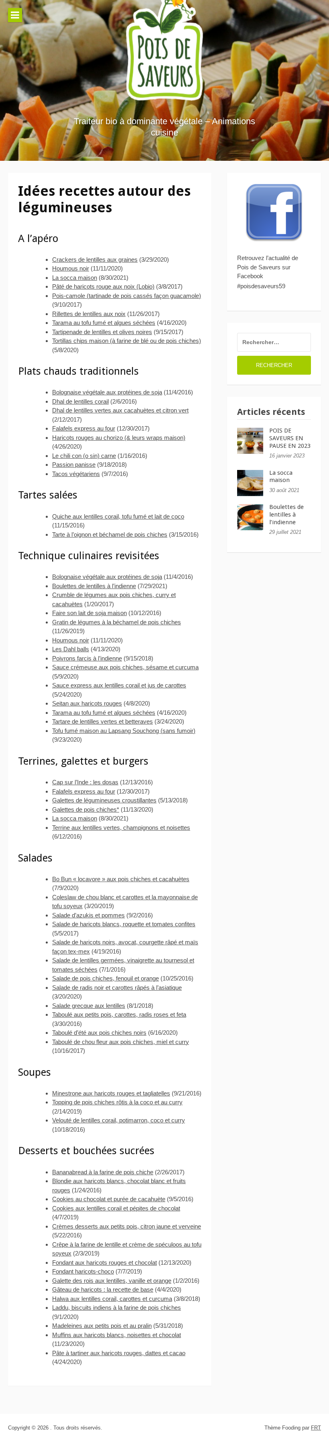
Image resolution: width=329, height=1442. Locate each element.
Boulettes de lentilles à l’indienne (94, 586)
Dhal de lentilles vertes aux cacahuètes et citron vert (120, 410)
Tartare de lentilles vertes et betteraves (102, 721)
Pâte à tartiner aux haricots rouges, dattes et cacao (118, 1353)
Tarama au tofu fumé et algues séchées (103, 322)
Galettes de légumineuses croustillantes (104, 800)
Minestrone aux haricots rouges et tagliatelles (111, 1093)
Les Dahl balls (70, 649)
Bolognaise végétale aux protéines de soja (107, 392)
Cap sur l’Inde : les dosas (85, 782)
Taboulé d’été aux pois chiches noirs (99, 1032)
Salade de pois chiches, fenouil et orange (105, 978)
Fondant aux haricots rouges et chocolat (104, 1262)
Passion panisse (73, 464)
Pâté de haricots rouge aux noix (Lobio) (103, 286)
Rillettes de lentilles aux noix (89, 313)
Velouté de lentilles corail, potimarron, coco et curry (118, 1120)
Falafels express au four (83, 428)
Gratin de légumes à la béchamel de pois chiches (116, 622)
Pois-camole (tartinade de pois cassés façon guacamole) (126, 295)
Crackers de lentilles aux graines (95, 259)
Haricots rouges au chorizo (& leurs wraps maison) (118, 437)
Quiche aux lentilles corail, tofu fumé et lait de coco (118, 516)
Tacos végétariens (76, 473)
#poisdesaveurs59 (261, 286)
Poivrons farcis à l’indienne (87, 658)
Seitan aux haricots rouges (87, 703)
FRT (316, 1428)
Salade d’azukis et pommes (88, 915)
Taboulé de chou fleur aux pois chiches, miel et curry (120, 1041)
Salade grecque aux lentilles (88, 1005)
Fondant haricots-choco (83, 1271)
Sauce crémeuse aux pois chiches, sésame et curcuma (125, 667)
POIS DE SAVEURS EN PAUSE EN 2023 (290, 438)
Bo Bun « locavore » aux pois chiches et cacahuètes (120, 879)
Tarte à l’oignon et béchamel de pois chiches (109, 534)
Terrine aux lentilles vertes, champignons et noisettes (121, 827)
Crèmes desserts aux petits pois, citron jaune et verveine (126, 1226)
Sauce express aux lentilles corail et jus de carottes (119, 685)
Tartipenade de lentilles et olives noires (102, 331)
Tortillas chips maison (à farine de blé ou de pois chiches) (126, 340)
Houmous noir (70, 268)
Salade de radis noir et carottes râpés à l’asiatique (117, 987)
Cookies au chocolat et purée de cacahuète (108, 1199)
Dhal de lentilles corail (80, 401)
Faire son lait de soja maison (89, 612)
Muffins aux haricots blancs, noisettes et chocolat (116, 1334)
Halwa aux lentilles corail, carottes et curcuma (112, 1298)
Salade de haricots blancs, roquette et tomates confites (123, 924)
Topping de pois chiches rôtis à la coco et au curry (117, 1102)
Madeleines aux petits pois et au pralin (102, 1325)
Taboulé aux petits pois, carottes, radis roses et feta (119, 1014)
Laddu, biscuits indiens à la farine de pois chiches (116, 1307)
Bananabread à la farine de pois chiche (102, 1172)
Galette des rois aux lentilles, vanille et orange (111, 1280)
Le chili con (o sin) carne (84, 455)
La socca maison (74, 277)
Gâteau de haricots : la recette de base (102, 1289)
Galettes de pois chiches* (85, 809)
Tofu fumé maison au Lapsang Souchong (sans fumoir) (123, 730)
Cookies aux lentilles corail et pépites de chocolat (116, 1208)
